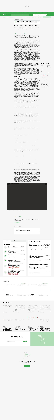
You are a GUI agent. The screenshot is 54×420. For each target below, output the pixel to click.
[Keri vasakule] (22, 231)
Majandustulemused (11, 270)
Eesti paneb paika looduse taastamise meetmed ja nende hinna (39, 253)
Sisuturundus (12, 254)
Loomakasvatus (16, 222)
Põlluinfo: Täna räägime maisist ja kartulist (23, 230)
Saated (30, 266)
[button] (15, 341)
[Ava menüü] (6, 12)
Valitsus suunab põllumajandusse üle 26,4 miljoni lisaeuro (38, 264)
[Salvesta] (24, 246)
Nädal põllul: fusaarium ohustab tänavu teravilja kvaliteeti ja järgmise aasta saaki (33, 329)
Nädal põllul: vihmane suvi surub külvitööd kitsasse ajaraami (39, 245)
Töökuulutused (12, 246)
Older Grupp (16, 68)
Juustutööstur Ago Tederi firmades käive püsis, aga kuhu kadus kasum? (45, 72)
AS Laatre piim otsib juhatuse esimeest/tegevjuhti (16, 247)
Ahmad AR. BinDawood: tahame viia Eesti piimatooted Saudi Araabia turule (45, 314)
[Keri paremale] (39, 231)
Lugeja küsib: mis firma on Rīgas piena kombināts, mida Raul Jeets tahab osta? (45, 80)
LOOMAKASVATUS (16, 19)
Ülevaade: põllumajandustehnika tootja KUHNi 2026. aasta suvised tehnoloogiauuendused (45, 329)
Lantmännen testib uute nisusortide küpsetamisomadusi (38, 260)
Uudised (9, 250)
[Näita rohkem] (50, 12)
